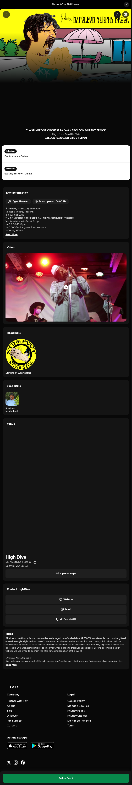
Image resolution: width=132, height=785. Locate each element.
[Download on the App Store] (17, 745)
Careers (12, 725)
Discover (12, 715)
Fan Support (14, 720)
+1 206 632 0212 (68, 619)
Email (68, 609)
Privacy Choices (77, 715)
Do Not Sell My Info (79, 720)
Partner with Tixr (17, 701)
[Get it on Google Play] (42, 745)
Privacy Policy (76, 710)
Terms (71, 725)
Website (68, 599)
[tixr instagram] (16, 763)
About (11, 706)
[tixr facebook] (23, 763)
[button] (126, 4)
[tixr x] (9, 763)
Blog (10, 710)
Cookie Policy (76, 701)
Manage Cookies (78, 706)
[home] (12, 687)
